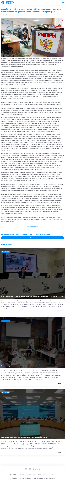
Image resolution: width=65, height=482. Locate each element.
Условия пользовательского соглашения (20, 478)
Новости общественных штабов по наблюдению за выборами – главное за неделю (28, 366)
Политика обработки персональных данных (43, 478)
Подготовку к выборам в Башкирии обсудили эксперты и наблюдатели (24, 437)
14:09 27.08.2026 (5, 392)
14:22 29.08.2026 (5, 251)
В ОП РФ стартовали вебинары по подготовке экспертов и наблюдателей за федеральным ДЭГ (32, 296)
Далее (59, 312)
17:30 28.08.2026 (5, 321)
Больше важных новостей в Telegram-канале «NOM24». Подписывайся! (25, 234)
